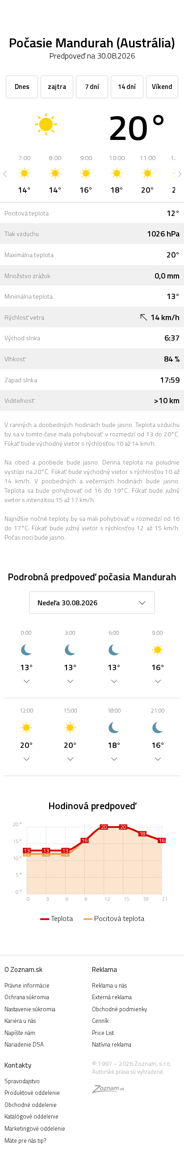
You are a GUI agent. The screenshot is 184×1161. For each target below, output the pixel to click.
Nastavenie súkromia (29, 1009)
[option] (24, 174)
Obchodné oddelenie (30, 1104)
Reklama (104, 969)
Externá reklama (112, 996)
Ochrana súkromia (26, 996)
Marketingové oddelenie (34, 1128)
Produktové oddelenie (32, 1092)
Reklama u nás (109, 985)
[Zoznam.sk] (108, 1090)
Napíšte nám (19, 1032)
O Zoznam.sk (23, 969)
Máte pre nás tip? (25, 1140)
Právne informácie (27, 985)
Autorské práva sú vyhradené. (128, 1071)
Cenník (100, 1020)
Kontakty (17, 1065)
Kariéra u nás (20, 1020)
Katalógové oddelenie (31, 1116)
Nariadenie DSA (24, 1044)
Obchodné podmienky (119, 1009)
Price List (103, 1032)
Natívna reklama (111, 1044)
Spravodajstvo (22, 1081)
